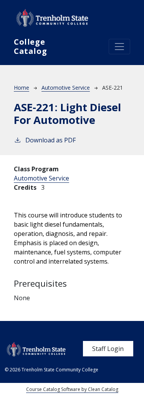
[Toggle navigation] (119, 46)
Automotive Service (65, 87)
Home (21, 87)
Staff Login (108, 348)
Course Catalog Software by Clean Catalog (72, 389)
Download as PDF (50, 140)
